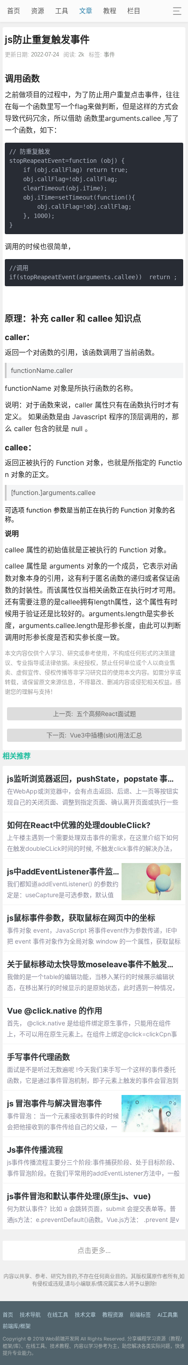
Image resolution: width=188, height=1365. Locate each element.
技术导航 (30, 1315)
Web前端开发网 (62, 1339)
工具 (61, 11)
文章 (85, 11)
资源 (37, 11)
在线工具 (57, 1315)
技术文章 (85, 1315)
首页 (13, 11)
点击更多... (94, 1250)
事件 (109, 54)
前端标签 (140, 1315)
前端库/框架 (17, 1326)
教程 (109, 11)
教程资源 (112, 1315)
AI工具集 (167, 1315)
